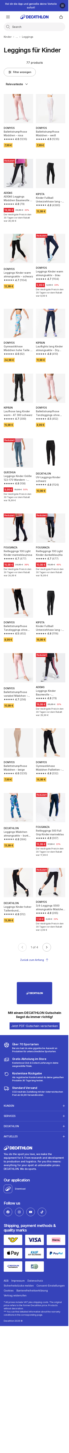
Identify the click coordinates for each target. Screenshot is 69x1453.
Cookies (40, 1273)
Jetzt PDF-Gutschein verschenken (34, 1026)
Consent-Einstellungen (18, 1273)
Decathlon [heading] (11, 1110)
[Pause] (62, 5)
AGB (6, 1263)
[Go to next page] (46, 947)
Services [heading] (10, 1100)
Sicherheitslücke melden (19, 1268)
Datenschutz (35, 1263)
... (17, 36)
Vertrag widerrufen (49, 1278)
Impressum (18, 1263)
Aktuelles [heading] (11, 1120)
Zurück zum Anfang (32, 959)
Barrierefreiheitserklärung (19, 1278)
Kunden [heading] (9, 1089)
